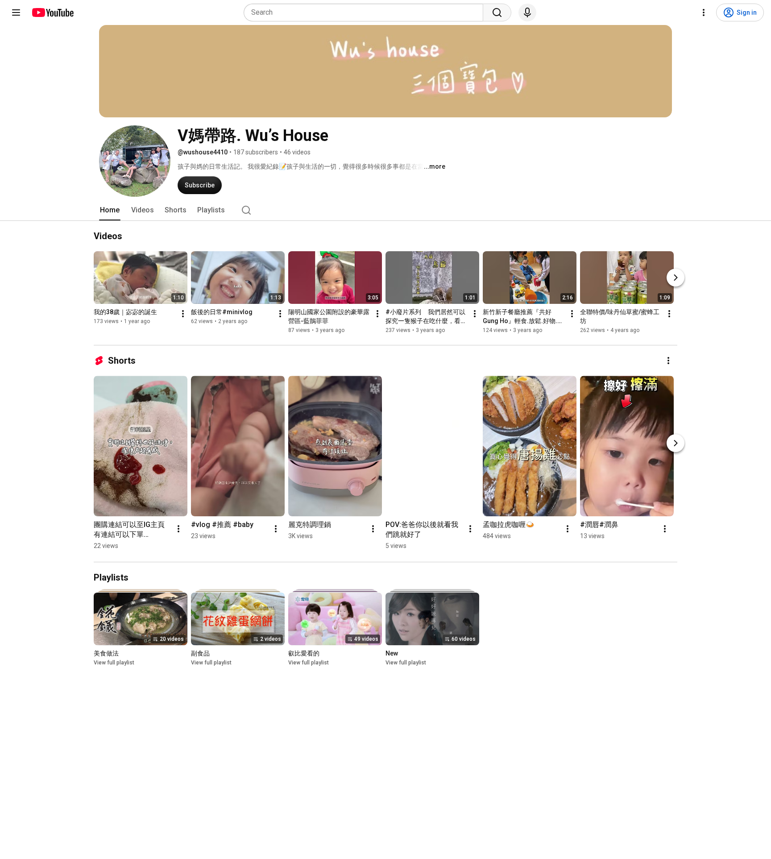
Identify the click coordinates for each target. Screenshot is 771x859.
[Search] (497, 12)
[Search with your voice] (527, 12)
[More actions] (183, 314)
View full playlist (114, 663)
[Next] (675, 277)
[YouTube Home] (52, 12)
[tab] (109, 210)
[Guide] (16, 12)
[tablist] (385, 210)
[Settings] (703, 12)
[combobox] (366, 12)
